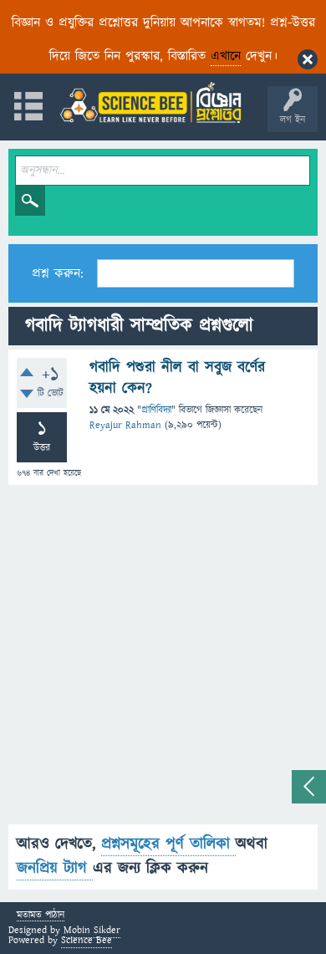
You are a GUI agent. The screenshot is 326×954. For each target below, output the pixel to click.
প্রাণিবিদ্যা (156, 410)
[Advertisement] (163, 661)
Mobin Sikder (92, 930)
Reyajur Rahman (125, 425)
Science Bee (86, 940)
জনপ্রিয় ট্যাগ (55, 868)
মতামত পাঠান (40, 916)
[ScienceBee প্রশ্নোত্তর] (150, 102)
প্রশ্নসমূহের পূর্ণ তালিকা (168, 844)
